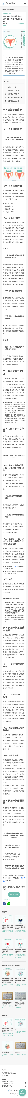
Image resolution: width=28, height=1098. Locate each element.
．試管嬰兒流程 (18, 930)
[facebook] (4, 903)
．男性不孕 (17, 985)
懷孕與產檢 (11, 9)
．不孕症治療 (18, 931)
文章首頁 (4, 9)
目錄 (7, 82)
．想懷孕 (11, 931)
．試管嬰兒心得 (18, 954)
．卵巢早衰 (4, 930)
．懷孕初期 (5, 13)
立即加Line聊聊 (14, 894)
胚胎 (16, 567)
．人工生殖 (6, 955)
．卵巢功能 (9, 930)
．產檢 (9, 13)
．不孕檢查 (7, 931)
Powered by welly (14, 1094)
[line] (8, 903)
